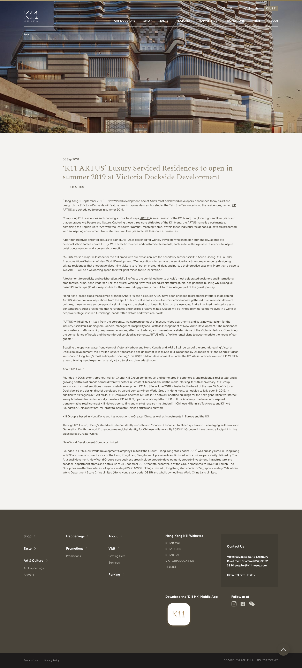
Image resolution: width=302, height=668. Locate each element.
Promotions (74, 548)
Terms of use (31, 660)
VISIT (256, 21)
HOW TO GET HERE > (241, 575)
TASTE (164, 21)
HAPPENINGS (208, 21)
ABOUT (273, 21)
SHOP (147, 21)
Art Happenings (34, 568)
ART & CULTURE (124, 21)
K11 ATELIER (173, 549)
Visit (111, 548)
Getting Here (117, 556)
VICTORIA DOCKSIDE (179, 561)
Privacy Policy (51, 660)
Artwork (29, 574)
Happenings (75, 536)
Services (114, 562)
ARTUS (145, 218)
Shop (27, 536)
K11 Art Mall (172, 543)
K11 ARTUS (172, 555)
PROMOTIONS (235, 21)
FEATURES (183, 21)
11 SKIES (170, 566)
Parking (211, 8)
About (113, 536)
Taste (28, 548)
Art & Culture (33, 561)
